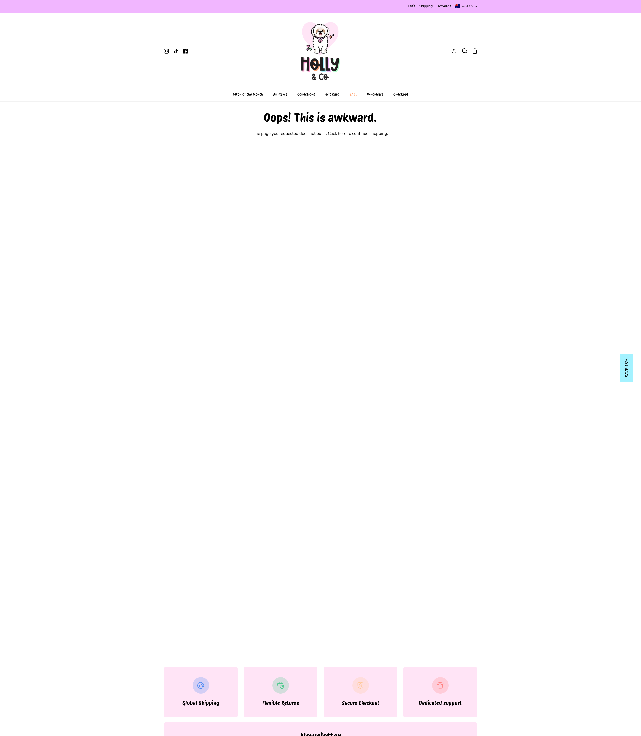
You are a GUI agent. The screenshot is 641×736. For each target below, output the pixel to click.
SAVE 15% (626, 368)
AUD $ (467, 6)
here (342, 133)
